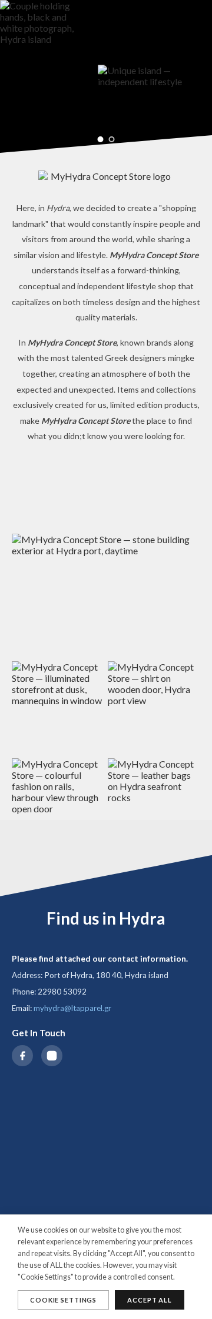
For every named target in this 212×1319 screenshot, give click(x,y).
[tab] (101, 139)
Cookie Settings (63, 1300)
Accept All (149, 1300)
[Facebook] (22, 1055)
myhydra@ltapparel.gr (72, 1008)
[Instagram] (51, 1055)
